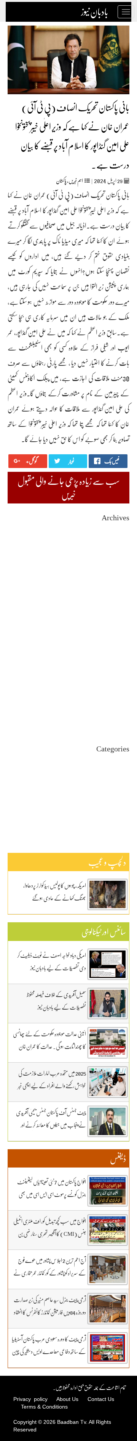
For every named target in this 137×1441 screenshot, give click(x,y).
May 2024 (119, 715)
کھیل (125, 815)
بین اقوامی (121, 774)
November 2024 (112, 673)
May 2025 (119, 632)
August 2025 (116, 612)
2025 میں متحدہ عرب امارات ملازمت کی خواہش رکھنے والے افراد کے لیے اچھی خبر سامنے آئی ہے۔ (52, 1085)
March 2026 (117, 564)
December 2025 (113, 584)
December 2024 (113, 667)
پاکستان (61, 180)
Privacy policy (30, 1399)
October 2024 (115, 680)
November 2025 (112, 591)
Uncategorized (114, 760)
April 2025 (118, 639)
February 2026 (114, 570)
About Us (67, 1399)
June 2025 (119, 625)
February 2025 (114, 653)
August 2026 (116, 529)
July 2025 (119, 619)
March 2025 (117, 646)
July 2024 (119, 701)
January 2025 (115, 660)
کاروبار (124, 809)
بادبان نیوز (94, 12)
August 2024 (116, 694)
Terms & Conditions (44, 1407)
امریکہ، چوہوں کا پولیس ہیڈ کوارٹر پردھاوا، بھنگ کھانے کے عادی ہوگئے (54, 891)
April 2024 (118, 722)
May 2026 (119, 550)
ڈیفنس (124, 802)
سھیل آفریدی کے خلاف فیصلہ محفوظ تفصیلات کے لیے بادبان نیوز (56, 1000)
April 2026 (118, 557)
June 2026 (119, 543)
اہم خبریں (75, 180)
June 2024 (119, 708)
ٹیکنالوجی (123, 788)
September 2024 (112, 687)
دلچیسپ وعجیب (116, 795)
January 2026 (115, 577)
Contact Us (101, 1399)
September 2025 (112, 605)
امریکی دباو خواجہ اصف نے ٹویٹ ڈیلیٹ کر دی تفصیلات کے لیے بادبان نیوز (51, 961)
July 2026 (119, 536)
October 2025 (115, 598)
